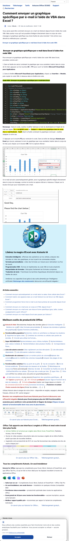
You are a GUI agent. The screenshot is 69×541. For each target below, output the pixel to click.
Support (56, 5)
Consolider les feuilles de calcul (53, 369)
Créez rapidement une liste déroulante (37, 350)
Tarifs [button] (27, 5)
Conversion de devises (36, 385)
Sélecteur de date (34, 369)
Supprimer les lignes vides (16, 335)
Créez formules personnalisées (29, 327)
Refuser (49, 537)
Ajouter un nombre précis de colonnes (37, 355)
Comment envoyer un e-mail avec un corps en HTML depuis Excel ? (28, 307)
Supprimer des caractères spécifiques (46, 377)
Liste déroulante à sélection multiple (28, 352)
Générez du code (12, 327)
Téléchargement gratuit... (50, 420)
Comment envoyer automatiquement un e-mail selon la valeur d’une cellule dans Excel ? (35, 294)
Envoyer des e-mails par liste (39, 371)
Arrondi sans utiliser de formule (24, 338)
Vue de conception (49, 364)
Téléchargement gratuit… (51, 505)
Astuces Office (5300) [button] (41, 5)
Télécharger (17, 5)
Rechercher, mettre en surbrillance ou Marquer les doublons (44, 333)
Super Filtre (55, 371)
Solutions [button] (6, 5)
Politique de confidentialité (16, 532)
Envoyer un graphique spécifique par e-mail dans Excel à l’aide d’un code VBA (30, 43)
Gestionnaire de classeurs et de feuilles (33, 366)
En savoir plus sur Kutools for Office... (25, 505)
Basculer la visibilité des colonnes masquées (27, 358)
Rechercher (9, 8)
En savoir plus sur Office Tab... (27, 458)
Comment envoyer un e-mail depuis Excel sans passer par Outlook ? (28, 314)
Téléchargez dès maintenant (23, 281)
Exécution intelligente (55, 325)
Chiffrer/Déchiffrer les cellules (16, 371)
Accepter (18, 537)
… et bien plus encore (12, 377)
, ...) (63, 382)
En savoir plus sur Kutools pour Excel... (24, 420)
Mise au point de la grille (31, 364)
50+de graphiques (14, 380)
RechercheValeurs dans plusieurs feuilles (37, 344)
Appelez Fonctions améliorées (27, 330)
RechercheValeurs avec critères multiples (34, 341)
